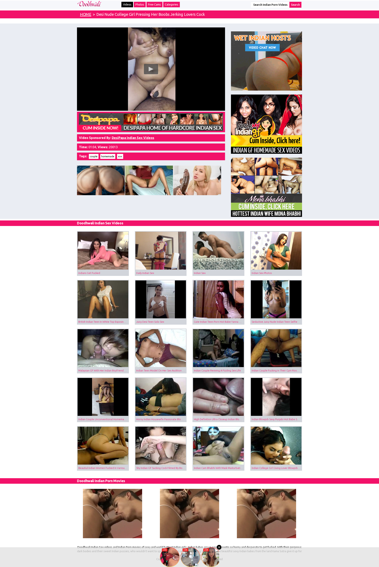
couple (94, 156)
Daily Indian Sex (145, 273)
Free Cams (154, 4)
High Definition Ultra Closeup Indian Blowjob (219, 419)
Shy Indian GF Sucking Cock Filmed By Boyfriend (161, 468)
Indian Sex (199, 273)
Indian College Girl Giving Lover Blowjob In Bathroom (277, 468)
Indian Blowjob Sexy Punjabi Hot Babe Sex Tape (277, 419)
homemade (107, 156)
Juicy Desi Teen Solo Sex (150, 321)
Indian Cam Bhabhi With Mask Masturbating (218, 468)
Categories (171, 4)
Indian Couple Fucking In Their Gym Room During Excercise (277, 370)
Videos (127, 4)
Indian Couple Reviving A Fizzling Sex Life (217, 370)
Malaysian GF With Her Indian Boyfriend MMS (103, 370)
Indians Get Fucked (89, 273)
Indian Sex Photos (262, 273)
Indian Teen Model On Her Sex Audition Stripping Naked (161, 370)
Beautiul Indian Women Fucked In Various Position (103, 468)
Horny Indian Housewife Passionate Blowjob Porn (161, 419)
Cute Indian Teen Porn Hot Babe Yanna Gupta (219, 321)
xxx (120, 156)
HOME (85, 14)
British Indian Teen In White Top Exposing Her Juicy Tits (103, 321)
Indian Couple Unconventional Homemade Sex (103, 419)
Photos (139, 4)
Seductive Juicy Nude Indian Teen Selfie (274, 321)
